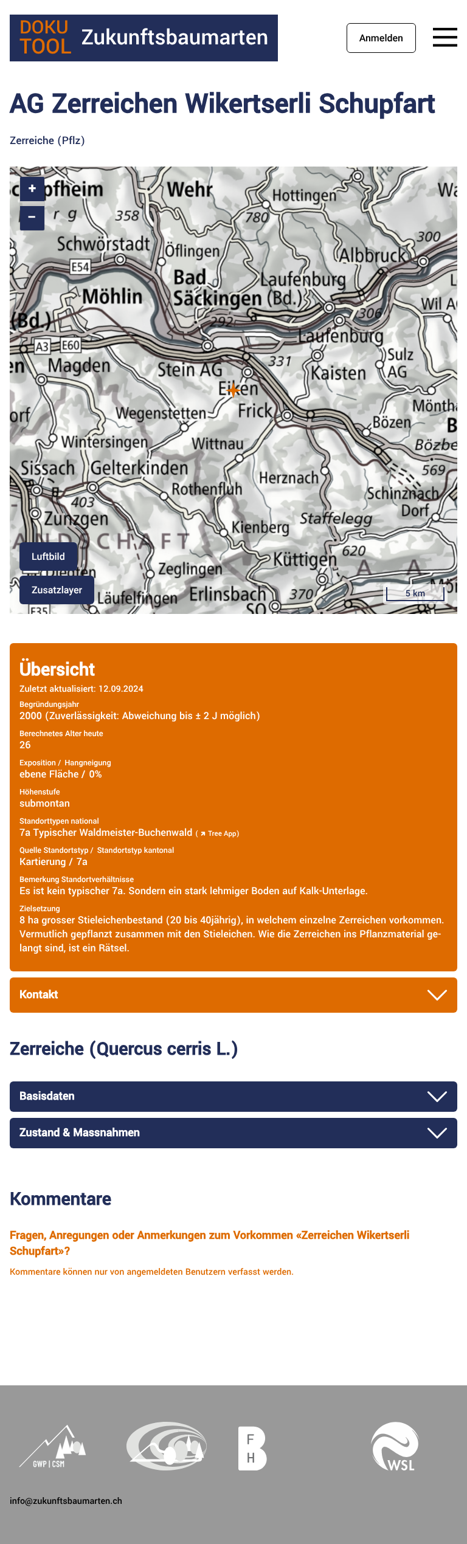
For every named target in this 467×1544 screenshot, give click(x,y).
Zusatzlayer (57, 590)
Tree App (222, 834)
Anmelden (381, 38)
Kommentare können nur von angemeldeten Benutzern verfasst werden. (152, 1272)
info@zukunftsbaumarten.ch (66, 1501)
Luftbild (48, 556)
